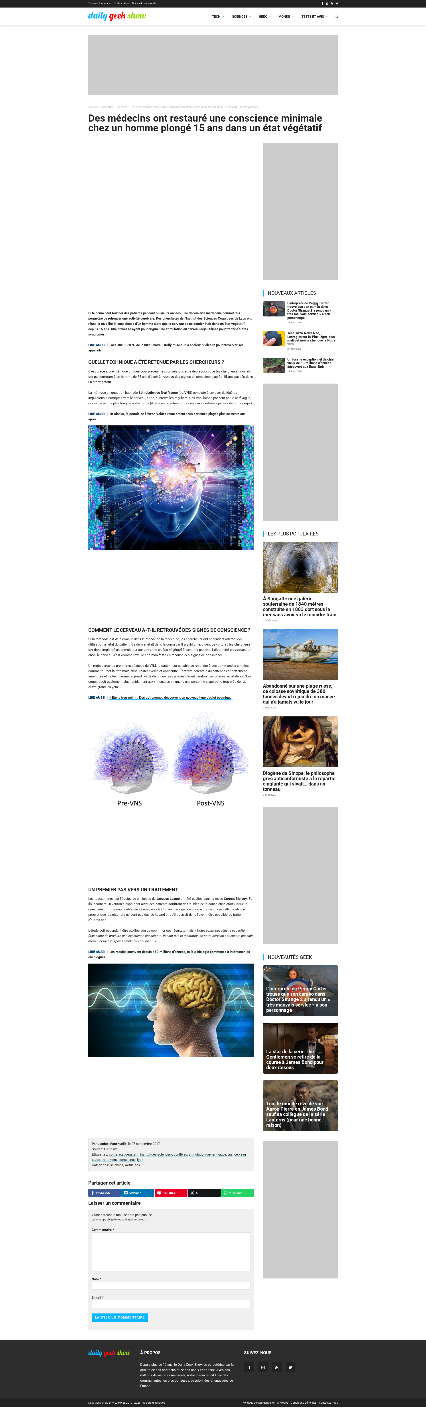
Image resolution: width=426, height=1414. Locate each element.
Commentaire (103, 1230)
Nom (96, 1279)
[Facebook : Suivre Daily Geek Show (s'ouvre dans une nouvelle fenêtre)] (322, 4)
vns (230, 1154)
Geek (263, 17)
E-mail (98, 1298)
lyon (140, 1160)
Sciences (239, 17)
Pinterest (170, 1192)
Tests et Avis (121, 3)
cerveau (240, 1154)
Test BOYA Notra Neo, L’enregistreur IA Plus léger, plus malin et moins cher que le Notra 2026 (311, 338)
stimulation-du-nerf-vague (207, 1154)
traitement (109, 1160)
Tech (216, 17)
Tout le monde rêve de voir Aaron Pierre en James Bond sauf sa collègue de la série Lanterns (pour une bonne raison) (297, 1114)
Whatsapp (236, 1192)
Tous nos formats (98, 3)
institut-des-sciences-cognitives (163, 1154)
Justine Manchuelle (112, 1144)
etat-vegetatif (128, 1154)
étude (96, 1160)
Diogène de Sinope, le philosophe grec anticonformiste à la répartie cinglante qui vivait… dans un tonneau (299, 781)
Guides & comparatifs (144, 3)
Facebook (103, 1192)
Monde (284, 17)
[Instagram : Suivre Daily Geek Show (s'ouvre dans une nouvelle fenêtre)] (327, 4)
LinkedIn (135, 1192)
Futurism (110, 1149)
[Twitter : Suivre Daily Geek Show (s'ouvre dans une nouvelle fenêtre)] (336, 4)
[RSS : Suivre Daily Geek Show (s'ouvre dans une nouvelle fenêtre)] (332, 4)
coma (113, 1154)
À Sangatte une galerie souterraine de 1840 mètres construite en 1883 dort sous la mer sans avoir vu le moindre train (299, 607)
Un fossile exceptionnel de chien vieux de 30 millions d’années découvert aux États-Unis (311, 363)
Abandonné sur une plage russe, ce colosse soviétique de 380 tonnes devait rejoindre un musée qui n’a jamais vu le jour (299, 694)
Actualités (132, 1165)
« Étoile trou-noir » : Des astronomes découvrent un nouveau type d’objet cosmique (170, 698)
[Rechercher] (336, 16)
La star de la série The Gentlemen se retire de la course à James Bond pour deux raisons (294, 1060)
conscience (127, 1160)
